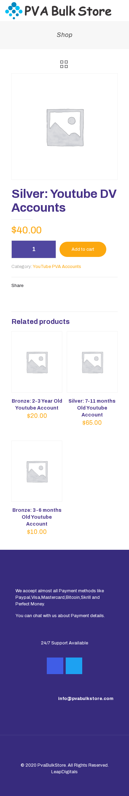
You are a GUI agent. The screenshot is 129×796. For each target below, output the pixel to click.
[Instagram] (55, 666)
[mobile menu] (120, 10)
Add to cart (83, 249)
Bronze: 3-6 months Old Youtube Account (37, 517)
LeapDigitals (64, 771)
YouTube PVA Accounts (57, 266)
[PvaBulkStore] (58, 10)
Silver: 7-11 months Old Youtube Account (92, 408)
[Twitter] (74, 666)
